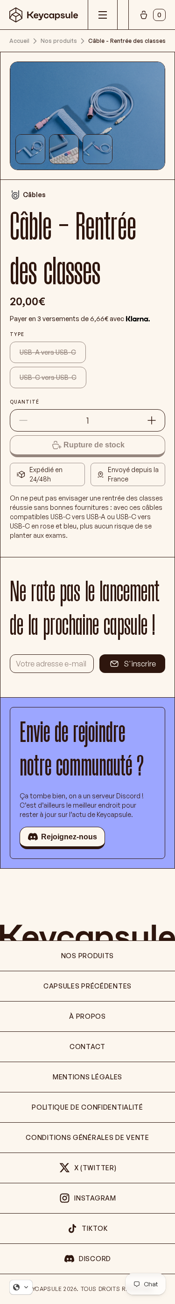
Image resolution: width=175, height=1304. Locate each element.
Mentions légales (87, 1077)
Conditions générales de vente (87, 1137)
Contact (87, 1046)
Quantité (24, 402)
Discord (95, 1259)
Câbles (34, 195)
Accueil (19, 40)
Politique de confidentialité (87, 1107)
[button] (21, 1287)
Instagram (95, 1198)
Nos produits (59, 40)
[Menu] (103, 15)
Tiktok (95, 1228)
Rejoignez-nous (69, 837)
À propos (87, 1016)
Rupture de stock (94, 445)
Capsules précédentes (87, 986)
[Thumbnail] (30, 149)
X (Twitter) (95, 1168)
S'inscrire (140, 663)
